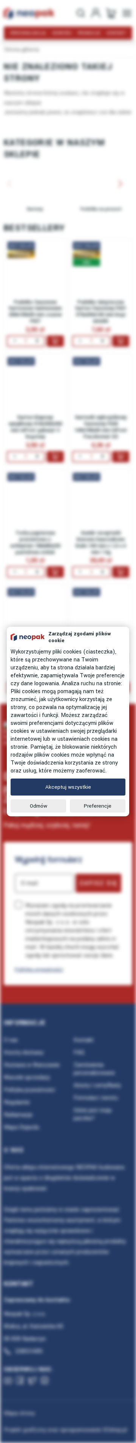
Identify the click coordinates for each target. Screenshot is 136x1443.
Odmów (38, 806)
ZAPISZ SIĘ (98, 883)
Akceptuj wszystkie (68, 787)
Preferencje (97, 806)
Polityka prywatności (39, 969)
